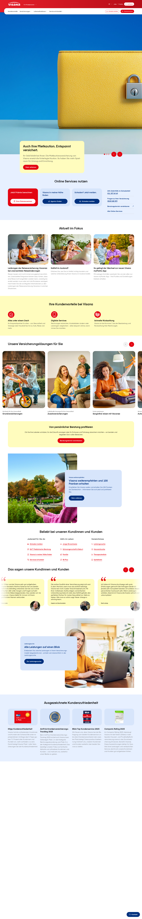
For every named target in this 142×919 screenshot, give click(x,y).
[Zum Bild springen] (104, 154)
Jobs (115, 4)
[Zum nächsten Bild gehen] (119, 154)
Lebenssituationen (40, 11)
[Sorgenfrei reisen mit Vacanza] (114, 383)
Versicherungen (25, 11)
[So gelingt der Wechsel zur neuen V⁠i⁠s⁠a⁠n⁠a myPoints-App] (114, 257)
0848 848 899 (112, 201)
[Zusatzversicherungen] (69, 383)
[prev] (125, 344)
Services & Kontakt (55, 11)
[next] (131, 344)
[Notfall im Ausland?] (71, 254)
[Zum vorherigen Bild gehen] (113, 154)
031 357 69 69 (112, 193)
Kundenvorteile (13, 11)
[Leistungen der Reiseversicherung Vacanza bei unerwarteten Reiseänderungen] (28, 262)
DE (109, 4)
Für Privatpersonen (29, 4)
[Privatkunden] (14, 4)
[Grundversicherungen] (23, 383)
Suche (121, 4)
